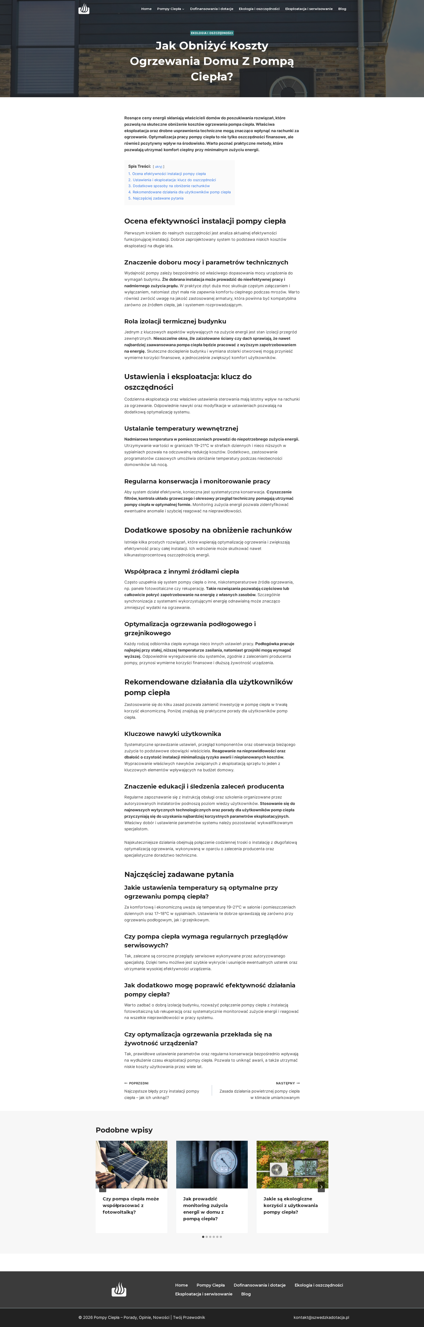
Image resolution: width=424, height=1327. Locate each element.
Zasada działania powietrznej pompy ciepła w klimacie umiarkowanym (260, 1090)
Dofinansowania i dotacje (211, 9)
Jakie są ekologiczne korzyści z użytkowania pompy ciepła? (291, 1205)
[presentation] (131, 1164)
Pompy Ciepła (211, 1285)
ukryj (158, 166)
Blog (342, 9)
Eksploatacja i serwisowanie (309, 9)
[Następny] (321, 1187)
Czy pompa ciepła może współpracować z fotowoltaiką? (131, 1205)
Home (146, 9)
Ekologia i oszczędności (259, 9)
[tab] (203, 1237)
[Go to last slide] (102, 1187)
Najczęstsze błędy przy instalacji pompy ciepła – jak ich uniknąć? (161, 1090)
